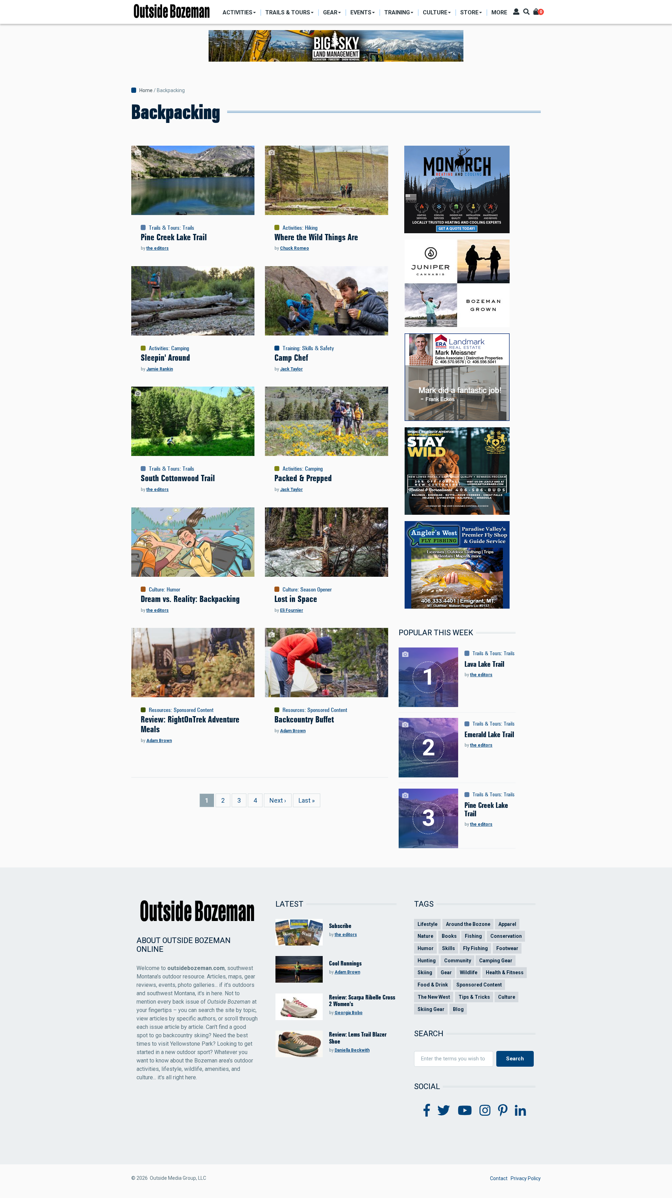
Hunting (427, 960)
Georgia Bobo (349, 1012)
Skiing (425, 972)
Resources (160, 710)
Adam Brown (159, 740)
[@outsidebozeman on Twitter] (444, 1110)
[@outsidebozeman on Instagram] (485, 1110)
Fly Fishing (475, 948)
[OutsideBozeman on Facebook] (427, 1110)
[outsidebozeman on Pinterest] (502, 1110)
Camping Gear (495, 960)
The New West (434, 997)
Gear (446, 972)
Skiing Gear (431, 1009)
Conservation (506, 936)
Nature (425, 936)
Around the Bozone (468, 924)
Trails (188, 227)
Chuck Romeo (294, 248)
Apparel (507, 924)
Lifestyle (428, 924)
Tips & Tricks (474, 997)
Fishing (473, 936)
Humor (173, 589)
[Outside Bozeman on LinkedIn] (520, 1110)
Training (290, 348)
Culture (156, 589)
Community (457, 960)
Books (449, 936)
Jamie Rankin (159, 369)
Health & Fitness (505, 972)
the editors (157, 248)
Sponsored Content (194, 710)
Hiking (311, 227)
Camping (180, 348)
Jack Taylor (291, 369)
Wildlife (468, 972)
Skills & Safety (318, 348)
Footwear (507, 948)
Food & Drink (433, 985)
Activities (292, 227)
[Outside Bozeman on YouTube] (465, 1110)
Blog (458, 1009)
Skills (448, 948)
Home (146, 90)
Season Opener (316, 589)
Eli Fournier (291, 610)
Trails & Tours (164, 227)
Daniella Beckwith (352, 1050)
